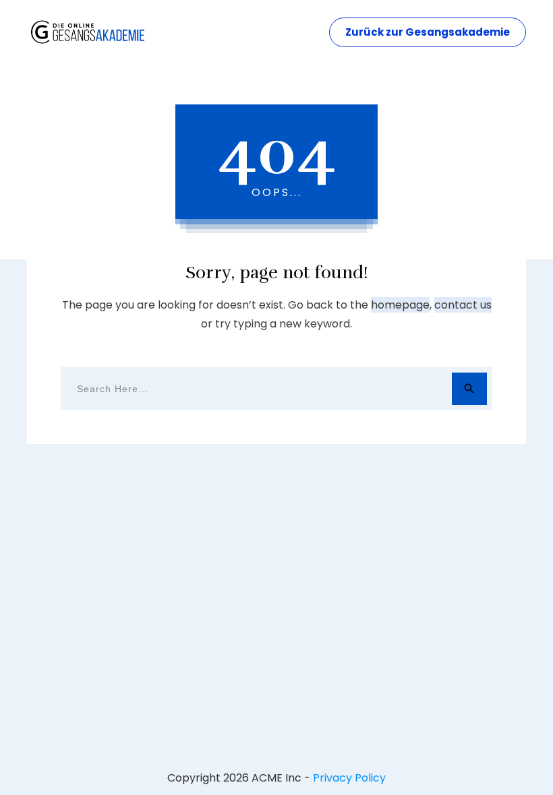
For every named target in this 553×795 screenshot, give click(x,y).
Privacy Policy (349, 778)
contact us (463, 305)
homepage (400, 305)
